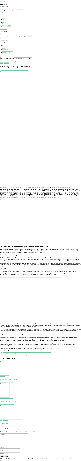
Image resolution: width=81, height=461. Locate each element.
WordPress (59, 459)
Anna (2, 70)
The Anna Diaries (3, 1)
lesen (34, 352)
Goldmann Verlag (29, 352)
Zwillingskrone (4, 423)
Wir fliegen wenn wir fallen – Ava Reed (10, 379)
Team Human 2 (9, 398)
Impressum (5, 22)
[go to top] (0, 460)
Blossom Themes (46, 459)
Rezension (6, 63)
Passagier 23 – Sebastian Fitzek (8, 401)
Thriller (16, 249)
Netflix (41, 352)
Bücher (1, 63)
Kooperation (5, 21)
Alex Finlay (5, 352)
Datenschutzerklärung (7, 24)
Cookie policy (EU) (6, 25)
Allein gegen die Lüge (13, 352)
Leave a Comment (23, 70)
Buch (20, 352)
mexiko (37, 352)
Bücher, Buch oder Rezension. (53, 348)
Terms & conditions (7, 26)
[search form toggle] (0, 34)
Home (3, 18)
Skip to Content (3, 12)
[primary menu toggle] (0, 14)
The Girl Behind (6, 19)
